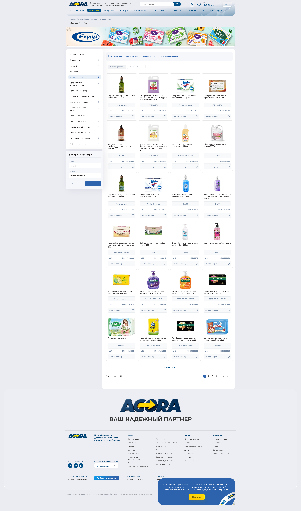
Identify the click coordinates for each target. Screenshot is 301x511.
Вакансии (216, 446)
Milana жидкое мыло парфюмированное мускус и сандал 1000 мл (119, 146)
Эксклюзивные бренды (193, 446)
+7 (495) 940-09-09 (205, 5)
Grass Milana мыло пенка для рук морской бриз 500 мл (185, 244)
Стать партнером (214, 10)
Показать (93, 184)
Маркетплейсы (190, 461)
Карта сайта (217, 461)
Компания (217, 435)
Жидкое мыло (132, 56)
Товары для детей (162, 450)
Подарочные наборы (136, 463)
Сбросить (76, 184)
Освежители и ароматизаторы (134, 458)
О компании (78, 10)
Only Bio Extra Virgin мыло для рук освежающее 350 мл (121, 196)
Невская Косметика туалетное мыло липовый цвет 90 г (120, 293)
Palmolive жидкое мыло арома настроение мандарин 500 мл (184, 293)
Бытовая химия (133, 439)
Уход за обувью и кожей (165, 461)
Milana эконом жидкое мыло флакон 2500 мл (215, 145)
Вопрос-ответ (218, 450)
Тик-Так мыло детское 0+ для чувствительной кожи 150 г (215, 339)
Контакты (193, 10)
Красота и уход (133, 454)
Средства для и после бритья (167, 442)
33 (227, 376)
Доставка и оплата (191, 439)
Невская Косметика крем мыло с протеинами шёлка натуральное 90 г (121, 245)
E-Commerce (160, 10)
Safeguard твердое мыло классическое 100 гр (149, 196)
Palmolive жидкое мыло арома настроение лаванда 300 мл (152, 293)
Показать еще (169, 367)
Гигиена (131, 446)
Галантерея (132, 443)
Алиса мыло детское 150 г (118, 338)
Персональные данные (221, 454)
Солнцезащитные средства (138, 466)
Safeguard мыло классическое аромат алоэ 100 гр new (184, 97)
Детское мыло (116, 56)
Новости (177, 10)
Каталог (95, 10)
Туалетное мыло (149, 56)
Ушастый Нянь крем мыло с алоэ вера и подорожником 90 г (153, 339)
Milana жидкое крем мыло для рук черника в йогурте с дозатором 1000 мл (217, 197)
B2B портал (141, 10)
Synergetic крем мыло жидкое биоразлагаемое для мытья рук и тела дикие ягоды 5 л (153, 98)
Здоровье (131, 450)
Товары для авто (162, 446)
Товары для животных (164, 457)
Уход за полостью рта (164, 464)
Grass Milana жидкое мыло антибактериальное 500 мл (182, 196)
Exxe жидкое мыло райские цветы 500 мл (217, 244)
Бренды (110, 10)
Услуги (125, 10)
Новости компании (220, 439)
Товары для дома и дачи (165, 453)
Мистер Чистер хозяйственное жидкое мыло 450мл (184, 145)
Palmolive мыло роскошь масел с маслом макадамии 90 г (216, 293)
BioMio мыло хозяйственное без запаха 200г (152, 244)
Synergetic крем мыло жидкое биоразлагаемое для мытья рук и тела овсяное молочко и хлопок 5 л (153, 147)
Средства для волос (163, 439)
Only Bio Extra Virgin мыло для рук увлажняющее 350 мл (121, 97)
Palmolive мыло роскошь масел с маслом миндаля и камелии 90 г (184, 339)
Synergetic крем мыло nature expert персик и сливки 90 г (215, 97)
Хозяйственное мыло (169, 56)
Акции (186, 450)
